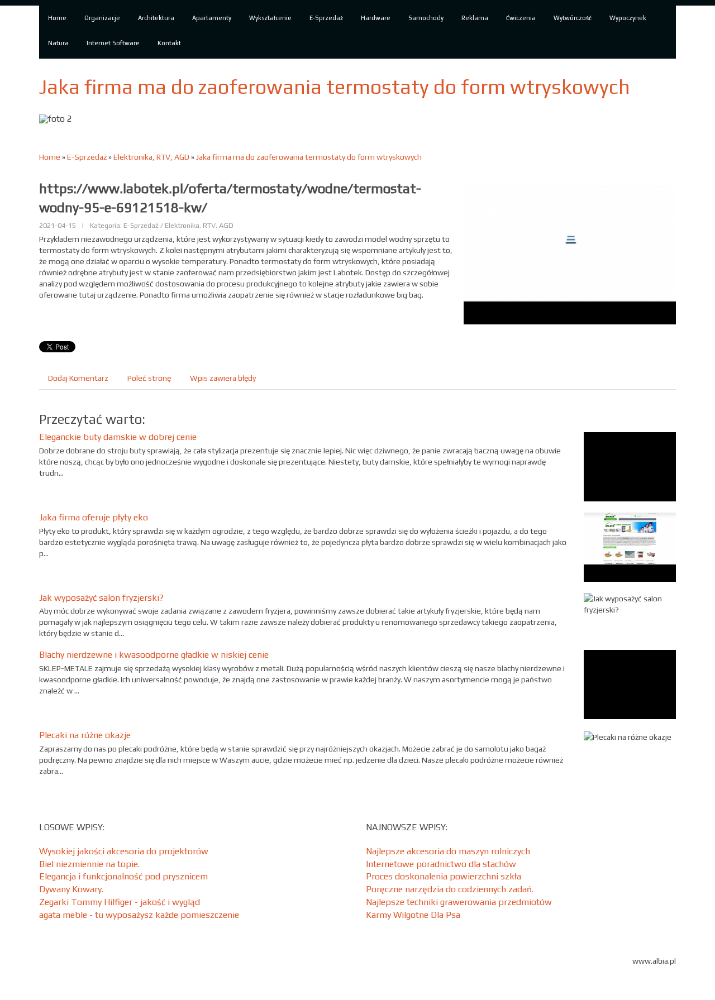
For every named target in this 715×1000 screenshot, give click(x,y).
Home (49, 156)
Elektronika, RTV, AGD (151, 156)
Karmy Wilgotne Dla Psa (413, 915)
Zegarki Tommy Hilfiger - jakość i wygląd (119, 902)
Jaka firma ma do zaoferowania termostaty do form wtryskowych (309, 156)
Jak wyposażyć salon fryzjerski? (101, 597)
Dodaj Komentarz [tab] (78, 378)
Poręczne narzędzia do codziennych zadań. (449, 889)
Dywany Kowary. (71, 889)
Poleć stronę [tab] (149, 378)
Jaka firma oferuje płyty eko (93, 517)
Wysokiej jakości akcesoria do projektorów (123, 851)
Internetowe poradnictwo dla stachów (441, 864)
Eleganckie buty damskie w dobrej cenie (118, 437)
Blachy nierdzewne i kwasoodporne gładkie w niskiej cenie (154, 654)
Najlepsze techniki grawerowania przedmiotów (459, 902)
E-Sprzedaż (87, 156)
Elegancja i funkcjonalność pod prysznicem (123, 876)
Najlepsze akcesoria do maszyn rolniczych (448, 851)
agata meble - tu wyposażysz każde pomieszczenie (139, 915)
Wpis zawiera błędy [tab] (223, 378)
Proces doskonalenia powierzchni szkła (443, 876)
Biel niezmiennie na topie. (89, 864)
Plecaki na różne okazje (85, 735)
